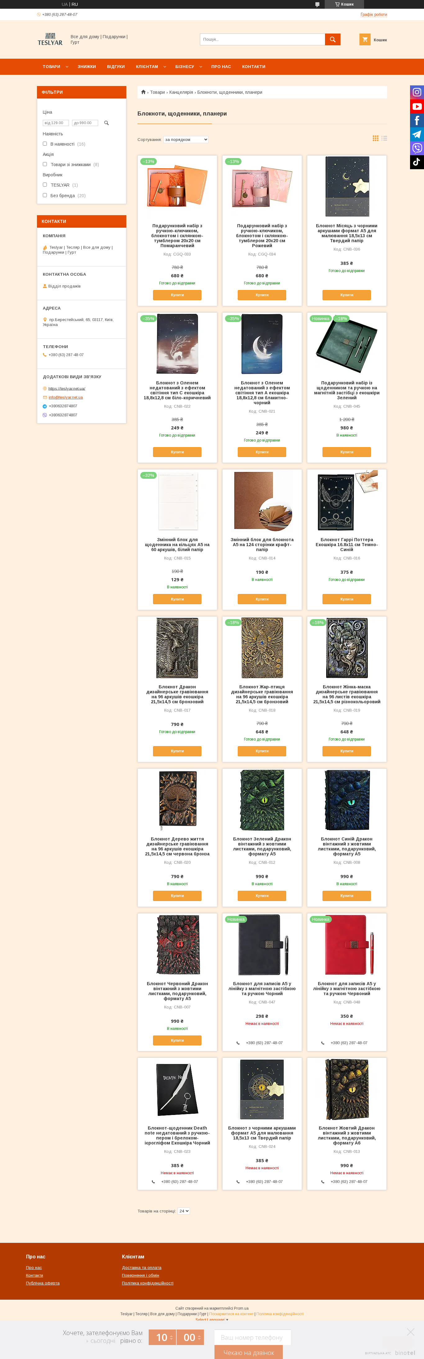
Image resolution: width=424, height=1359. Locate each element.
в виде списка (384, 139)
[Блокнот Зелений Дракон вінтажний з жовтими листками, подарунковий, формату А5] (262, 800)
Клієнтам (147, 66)
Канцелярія (181, 92)
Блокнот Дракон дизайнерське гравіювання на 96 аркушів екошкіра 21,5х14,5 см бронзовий (177, 694)
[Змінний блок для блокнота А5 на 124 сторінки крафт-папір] (262, 500)
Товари (51, 66)
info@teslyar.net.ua (66, 397)
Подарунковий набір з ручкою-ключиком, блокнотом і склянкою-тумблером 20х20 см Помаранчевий (177, 235)
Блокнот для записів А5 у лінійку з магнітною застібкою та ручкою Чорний (262, 988)
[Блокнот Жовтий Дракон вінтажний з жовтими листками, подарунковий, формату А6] (346, 1089)
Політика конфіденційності (148, 1283)
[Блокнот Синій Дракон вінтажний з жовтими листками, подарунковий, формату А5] (346, 800)
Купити (177, 295)
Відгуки (116, 66)
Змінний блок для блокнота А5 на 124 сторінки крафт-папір (262, 544)
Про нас (221, 66)
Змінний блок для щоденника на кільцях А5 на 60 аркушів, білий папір (177, 544)
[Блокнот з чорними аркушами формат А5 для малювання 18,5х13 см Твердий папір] (262, 1089)
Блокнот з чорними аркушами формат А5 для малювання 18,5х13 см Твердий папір (262, 1133)
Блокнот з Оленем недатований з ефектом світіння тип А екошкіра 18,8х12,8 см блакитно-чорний (262, 392)
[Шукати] (333, 39)
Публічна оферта (43, 1283)
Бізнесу (184, 66)
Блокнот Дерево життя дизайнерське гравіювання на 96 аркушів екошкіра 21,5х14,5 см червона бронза (177, 846)
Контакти (253, 66)
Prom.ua (241, 1308)
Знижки (87, 66)
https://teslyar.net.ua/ (66, 388)
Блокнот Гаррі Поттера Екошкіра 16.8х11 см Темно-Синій (347, 544)
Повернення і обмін (140, 1275)
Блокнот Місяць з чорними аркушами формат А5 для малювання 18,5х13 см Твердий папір (346, 233)
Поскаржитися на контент (231, 1314)
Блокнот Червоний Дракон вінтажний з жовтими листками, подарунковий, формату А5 (177, 991)
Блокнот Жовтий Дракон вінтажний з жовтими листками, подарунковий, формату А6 (347, 1135)
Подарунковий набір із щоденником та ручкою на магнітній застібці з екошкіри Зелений (347, 390)
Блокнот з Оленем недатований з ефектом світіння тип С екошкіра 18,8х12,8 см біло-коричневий (177, 390)
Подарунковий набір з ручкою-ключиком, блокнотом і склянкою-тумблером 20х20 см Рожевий (262, 235)
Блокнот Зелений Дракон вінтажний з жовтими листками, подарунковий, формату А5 (262, 846)
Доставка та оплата (141, 1267)
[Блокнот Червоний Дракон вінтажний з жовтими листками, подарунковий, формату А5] (177, 944)
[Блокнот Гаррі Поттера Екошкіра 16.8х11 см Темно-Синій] (346, 500)
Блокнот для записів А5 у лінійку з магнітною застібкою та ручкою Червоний (347, 988)
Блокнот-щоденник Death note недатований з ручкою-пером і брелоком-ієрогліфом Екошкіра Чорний (177, 1135)
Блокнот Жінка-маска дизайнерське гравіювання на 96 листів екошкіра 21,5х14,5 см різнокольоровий (347, 694)
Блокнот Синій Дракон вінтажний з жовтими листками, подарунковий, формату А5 (347, 846)
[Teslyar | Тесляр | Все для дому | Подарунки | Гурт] (50, 50)
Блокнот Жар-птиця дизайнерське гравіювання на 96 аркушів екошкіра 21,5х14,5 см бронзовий (262, 694)
